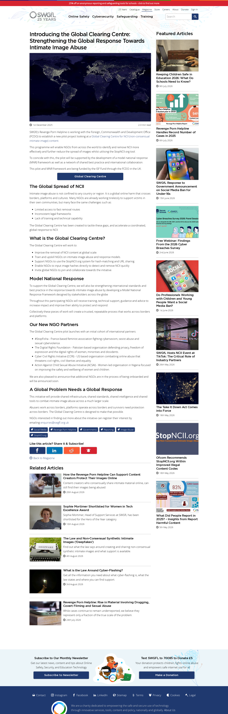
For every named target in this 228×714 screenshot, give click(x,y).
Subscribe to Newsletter (61, 675)
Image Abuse (127, 429)
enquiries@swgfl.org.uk (55, 422)
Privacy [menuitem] (157, 695)
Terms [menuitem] (139, 695)
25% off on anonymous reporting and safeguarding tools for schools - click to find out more (114, 3)
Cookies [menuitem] (175, 695)
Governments (90, 429)
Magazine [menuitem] (147, 9)
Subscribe (89, 450)
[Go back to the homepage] (43, 16)
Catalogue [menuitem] (135, 9)
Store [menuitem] (157, 9)
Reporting (109, 429)
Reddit (72, 450)
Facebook (37, 450)
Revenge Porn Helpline (65, 429)
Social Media (40, 429)
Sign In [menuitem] (194, 9)
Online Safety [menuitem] (78, 16)
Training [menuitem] (147, 16)
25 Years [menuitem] (122, 9)
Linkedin (55, 450)
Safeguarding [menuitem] (127, 16)
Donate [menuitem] (185, 9)
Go (195, 17)
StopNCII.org (40, 435)
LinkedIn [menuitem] (102, 695)
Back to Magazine (44, 458)
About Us (169, 710)
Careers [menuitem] (166, 9)
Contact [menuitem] (41, 695)
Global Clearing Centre (90, 176)
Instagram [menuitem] (61, 695)
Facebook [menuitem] (82, 695)
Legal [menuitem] (192, 695)
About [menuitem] (175, 9)
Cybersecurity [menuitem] (103, 16)
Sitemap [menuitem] (122, 695)
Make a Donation (166, 675)
